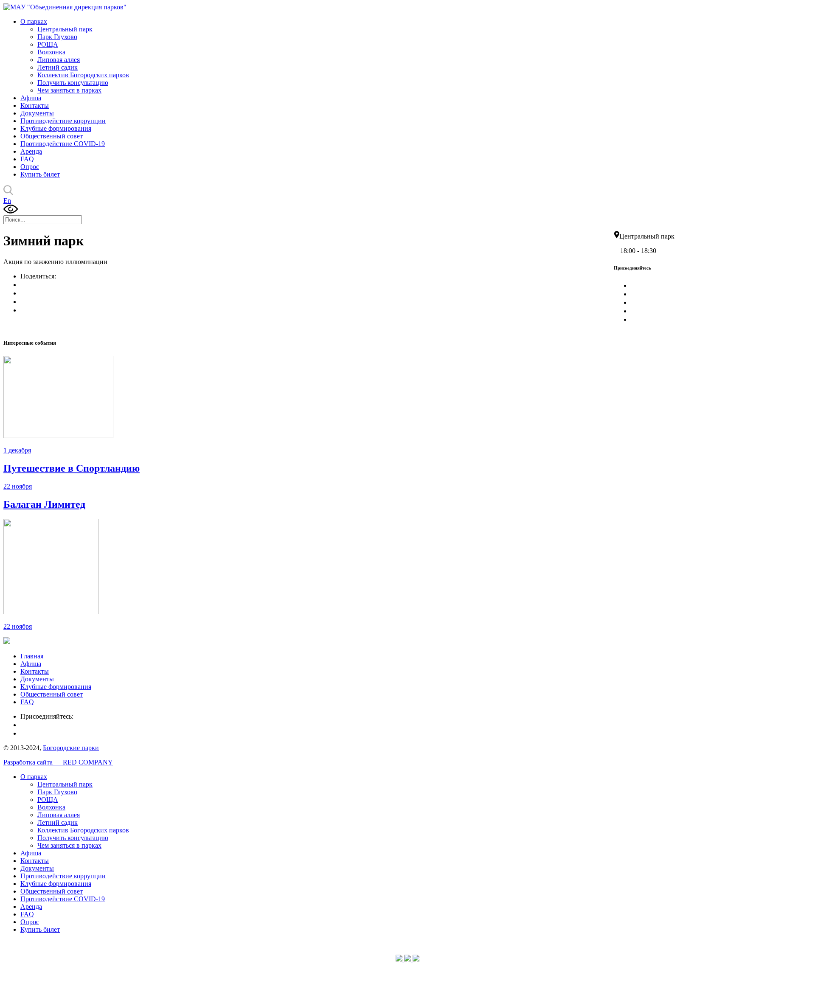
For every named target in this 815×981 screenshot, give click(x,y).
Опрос (29, 166)
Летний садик (57, 67)
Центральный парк (65, 29)
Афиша (30, 97)
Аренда (31, 151)
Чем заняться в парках (69, 90)
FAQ (27, 159)
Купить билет (40, 174)
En (7, 200)
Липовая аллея (58, 59)
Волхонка (51, 52)
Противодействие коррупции (63, 120)
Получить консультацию (72, 82)
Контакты (34, 105)
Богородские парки (71, 747)
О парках (33, 21)
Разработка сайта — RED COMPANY (58, 762)
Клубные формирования (55, 128)
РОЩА (47, 44)
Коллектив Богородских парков (83, 75)
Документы (37, 113)
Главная (31, 656)
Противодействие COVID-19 (62, 143)
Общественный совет (51, 136)
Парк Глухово (57, 36)
